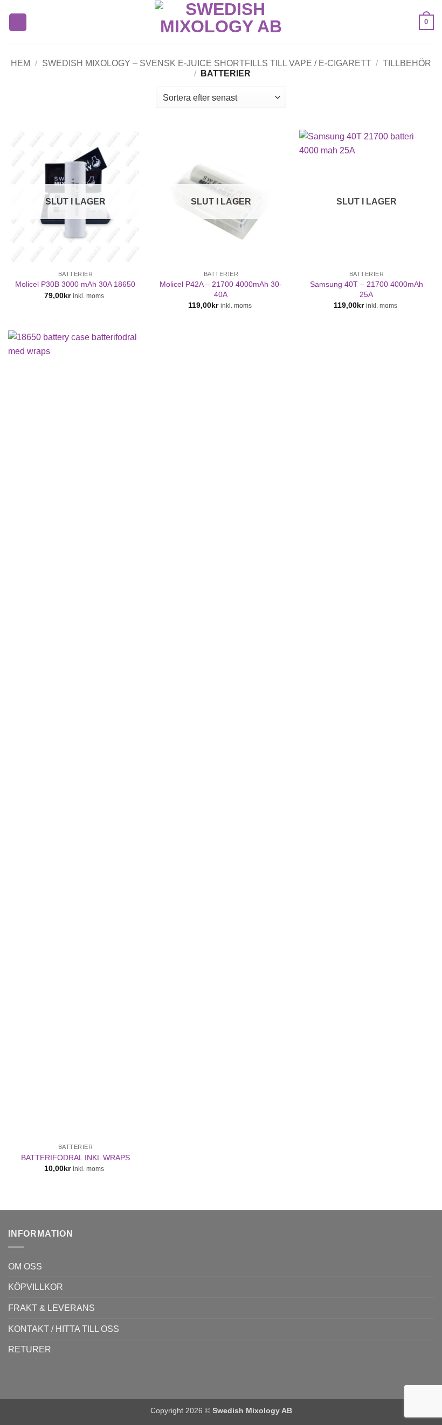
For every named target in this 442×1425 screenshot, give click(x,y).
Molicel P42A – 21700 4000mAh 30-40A (221, 289)
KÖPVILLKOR (35, 1287)
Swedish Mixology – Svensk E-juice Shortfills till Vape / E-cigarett (206, 63)
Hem (20, 63)
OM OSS (25, 1266)
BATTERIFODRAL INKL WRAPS (75, 1157)
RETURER (29, 1349)
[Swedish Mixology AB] (221, 23)
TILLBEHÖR (407, 63)
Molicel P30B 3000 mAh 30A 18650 (75, 284)
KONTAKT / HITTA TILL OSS (63, 1329)
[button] (17, 22)
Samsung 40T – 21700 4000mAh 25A (366, 289)
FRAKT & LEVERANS (51, 1308)
